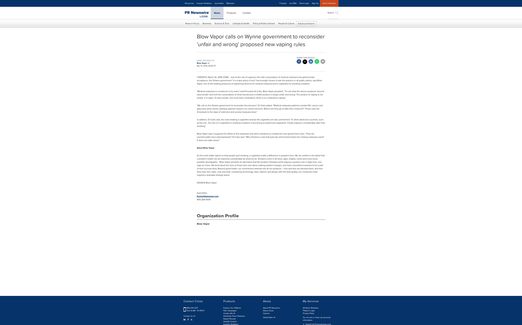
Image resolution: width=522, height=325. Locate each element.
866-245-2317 (192, 308)
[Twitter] (191, 319)
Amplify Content (230, 321)
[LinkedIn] (185, 319)
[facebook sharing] (299, 61)
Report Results (229, 318)
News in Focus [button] (192, 23)
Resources (189, 3)
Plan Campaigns (230, 310)
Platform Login (309, 310)
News (217, 13)
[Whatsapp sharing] (317, 61)
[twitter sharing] (305, 62)
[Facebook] (188, 319)
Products (231, 13)
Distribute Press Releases (234, 316)
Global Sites (268, 317)
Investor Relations (204, 3)
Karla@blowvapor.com (208, 196)
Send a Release (329, 3)
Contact (247, 13)
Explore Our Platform (232, 308)
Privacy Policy (308, 313)
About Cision (268, 310)
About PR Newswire (271, 308)
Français (283, 3)
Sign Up (315, 3)
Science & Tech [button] (222, 23)
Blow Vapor (203, 224)
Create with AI (229, 313)
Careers (266, 313)
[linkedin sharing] (311, 61)
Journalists (219, 3)
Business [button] (207, 23)
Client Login (304, 3)
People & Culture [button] (286, 23)
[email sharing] (323, 61)
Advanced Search (306, 23)
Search (330, 12)
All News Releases (311, 308)
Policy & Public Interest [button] (264, 23)
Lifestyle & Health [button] (241, 23)
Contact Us (188, 316)
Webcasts (230, 3)
